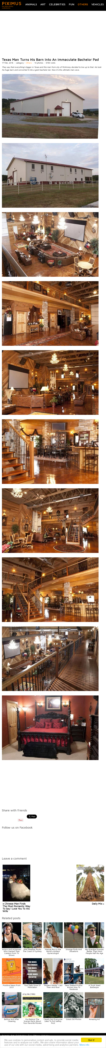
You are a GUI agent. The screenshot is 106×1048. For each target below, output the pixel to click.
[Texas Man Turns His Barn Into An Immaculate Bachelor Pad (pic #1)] (50, 138)
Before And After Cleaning (11, 1020)
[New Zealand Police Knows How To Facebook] (73, 983)
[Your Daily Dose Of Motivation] (32, 983)
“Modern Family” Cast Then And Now (53, 986)
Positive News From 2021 (11, 986)
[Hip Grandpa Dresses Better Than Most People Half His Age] (94, 947)
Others (83, 4)
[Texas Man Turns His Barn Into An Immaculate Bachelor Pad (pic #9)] (50, 690)
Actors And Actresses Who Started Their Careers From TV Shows (11, 952)
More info (84, 1044)
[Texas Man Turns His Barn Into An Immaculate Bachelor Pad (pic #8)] (50, 621)
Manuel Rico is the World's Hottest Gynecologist (53, 951)
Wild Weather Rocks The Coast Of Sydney (32, 950)
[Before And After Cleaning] (11, 1017)
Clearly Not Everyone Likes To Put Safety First (53, 1021)
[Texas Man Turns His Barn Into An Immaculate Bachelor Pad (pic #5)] (50, 414)
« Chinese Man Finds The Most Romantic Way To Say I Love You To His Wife (16, 907)
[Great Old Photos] (73, 1017)
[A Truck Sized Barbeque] (94, 983)
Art (43, 4)
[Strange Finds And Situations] (73, 947)
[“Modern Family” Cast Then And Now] (53, 983)
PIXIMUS (12, 3)
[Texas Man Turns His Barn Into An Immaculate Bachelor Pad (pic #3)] (50, 276)
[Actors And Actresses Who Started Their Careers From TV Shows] (11, 947)
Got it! (91, 1040)
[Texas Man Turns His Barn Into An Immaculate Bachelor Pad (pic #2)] (50, 207)
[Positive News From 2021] (11, 983)
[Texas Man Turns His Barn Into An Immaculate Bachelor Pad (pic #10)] (50, 759)
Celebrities (57, 4)
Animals (31, 4)
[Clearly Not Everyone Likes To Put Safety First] (53, 1017)
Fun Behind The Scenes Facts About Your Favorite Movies (32, 1021)
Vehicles (98, 4)
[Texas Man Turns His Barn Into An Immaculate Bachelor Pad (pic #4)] (50, 345)
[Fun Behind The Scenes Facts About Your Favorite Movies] (32, 1017)
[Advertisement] (53, 34)
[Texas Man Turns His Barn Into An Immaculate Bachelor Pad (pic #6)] (50, 483)
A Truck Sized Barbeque (94, 986)
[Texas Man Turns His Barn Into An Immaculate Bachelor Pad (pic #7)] (50, 552)
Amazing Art (94, 1019)
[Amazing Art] (94, 1017)
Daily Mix (97, 903)
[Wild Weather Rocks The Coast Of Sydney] (32, 947)
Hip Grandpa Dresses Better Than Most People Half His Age (94, 951)
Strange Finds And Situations (74, 950)
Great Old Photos (73, 1019)
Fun (71, 4)
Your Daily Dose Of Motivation (32, 986)
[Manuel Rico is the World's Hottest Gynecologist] (53, 947)
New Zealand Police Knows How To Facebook (73, 987)
